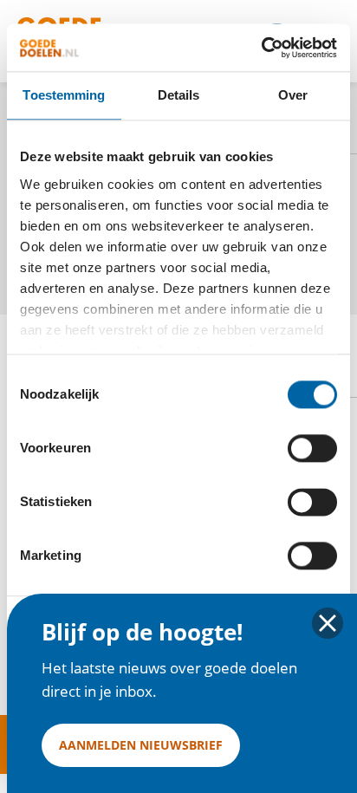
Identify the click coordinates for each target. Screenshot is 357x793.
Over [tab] (293, 95)
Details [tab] (179, 95)
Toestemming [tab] (64, 95)
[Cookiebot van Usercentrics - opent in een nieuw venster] (261, 47)
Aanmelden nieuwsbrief (141, 745)
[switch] (312, 448)
